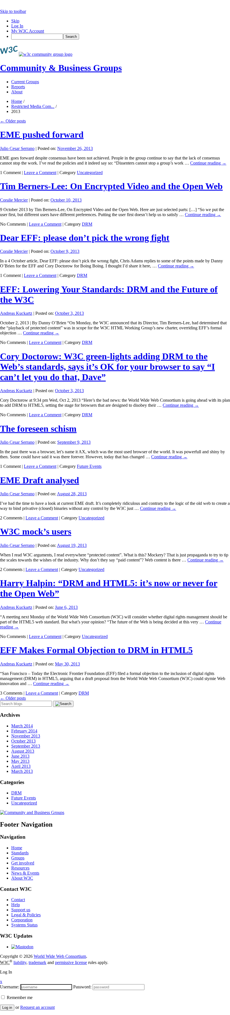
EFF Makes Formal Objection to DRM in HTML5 (96, 650)
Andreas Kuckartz (16, 313)
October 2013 (23, 741)
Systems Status (24, 924)
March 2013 (22, 771)
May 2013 (20, 761)
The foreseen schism (38, 429)
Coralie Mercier (14, 200)
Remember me (19, 997)
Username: (9, 986)
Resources (20, 868)
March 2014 (22, 725)
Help (15, 904)
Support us (20, 909)
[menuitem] (120, 37)
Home (16, 101)
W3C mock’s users (35, 531)
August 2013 (22, 751)
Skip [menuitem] (15, 21)
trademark (37, 962)
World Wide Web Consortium (60, 956)
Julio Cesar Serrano (17, 148)
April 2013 (21, 766)
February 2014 (24, 731)
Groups (17, 858)
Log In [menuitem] (17, 26)
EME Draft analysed (39, 480)
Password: (82, 986)
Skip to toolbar (13, 11)
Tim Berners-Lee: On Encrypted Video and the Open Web (111, 186)
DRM (87, 224)
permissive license (71, 962)
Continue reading (208, 163)
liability (19, 962)
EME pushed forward (42, 135)
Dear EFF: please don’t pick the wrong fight (84, 238)
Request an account (37, 1007)
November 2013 (25, 736)
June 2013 (20, 756)
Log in (7, 1007)
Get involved (22, 863)
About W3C (22, 878)
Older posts (13, 121)
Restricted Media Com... (32, 106)
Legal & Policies (26, 914)
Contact (18, 899)
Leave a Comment (40, 172)
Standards (20, 852)
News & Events (25, 873)
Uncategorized (90, 172)
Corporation (22, 919)
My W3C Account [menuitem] (27, 31)
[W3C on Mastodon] (22, 946)
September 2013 (25, 746)
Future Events (89, 466)
